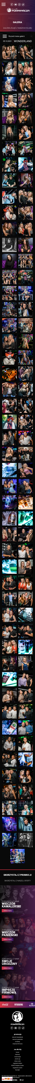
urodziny (17, 1041)
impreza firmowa (17, 1043)
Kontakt (17, 1070)
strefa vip (17, 1059)
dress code (17, 1061)
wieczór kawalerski (17, 1037)
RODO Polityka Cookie (17, 1065)
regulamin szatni (17, 1067)
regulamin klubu (17, 1063)
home (17, 1052)
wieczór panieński (17, 1039)
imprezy (17, 1054)
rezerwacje (17, 1056)
